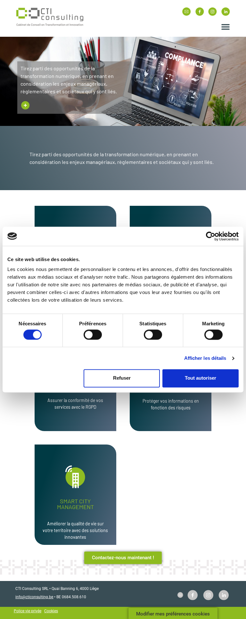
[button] (225, 26)
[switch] (93, 334)
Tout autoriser (200, 378)
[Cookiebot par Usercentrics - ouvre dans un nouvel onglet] (211, 236)
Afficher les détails (205, 358)
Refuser (122, 378)
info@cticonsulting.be (34, 597)
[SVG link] (49, 17)
